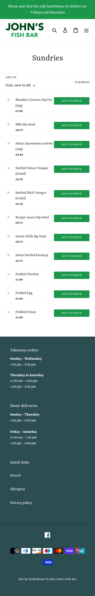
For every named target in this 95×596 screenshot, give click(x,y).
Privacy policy (21, 503)
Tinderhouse (36, 579)
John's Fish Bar (66, 579)
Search (15, 475)
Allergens (17, 489)
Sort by (11, 77)
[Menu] (86, 30)
